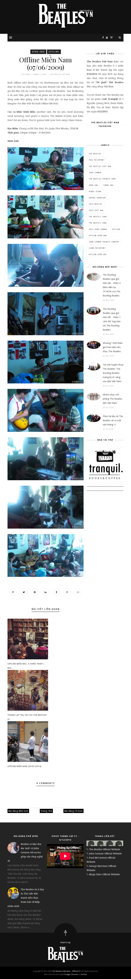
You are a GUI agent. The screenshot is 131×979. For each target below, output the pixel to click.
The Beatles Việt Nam (100, 166)
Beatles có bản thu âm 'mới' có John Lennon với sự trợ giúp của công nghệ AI (25, 852)
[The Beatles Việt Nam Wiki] (110, 37)
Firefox (84, 974)
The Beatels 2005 (98, 223)
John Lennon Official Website (105, 853)
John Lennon (95, 173)
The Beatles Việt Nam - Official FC (66, 971)
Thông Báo (108, 185)
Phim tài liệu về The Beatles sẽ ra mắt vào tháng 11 (113, 420)
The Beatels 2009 (98, 217)
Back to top (65, 942)
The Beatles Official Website (104, 849)
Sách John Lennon (98, 229)
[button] (10, 37)
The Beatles (95, 154)
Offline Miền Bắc (98, 254)
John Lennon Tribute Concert (104, 242)
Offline (54, 51)
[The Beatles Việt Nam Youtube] (106, 37)
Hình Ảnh (38, 51)
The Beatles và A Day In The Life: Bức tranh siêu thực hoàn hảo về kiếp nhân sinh (26, 898)
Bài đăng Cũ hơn (73, 810)
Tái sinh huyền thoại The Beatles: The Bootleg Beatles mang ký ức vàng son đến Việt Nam (113, 373)
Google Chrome (71, 974)
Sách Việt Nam (96, 210)
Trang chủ (46, 810)
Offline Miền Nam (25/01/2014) (24, 766)
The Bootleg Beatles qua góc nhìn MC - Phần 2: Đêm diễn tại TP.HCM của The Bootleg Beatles (112, 285)
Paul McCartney (96, 160)
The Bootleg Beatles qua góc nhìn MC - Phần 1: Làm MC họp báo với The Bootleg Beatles (112, 319)
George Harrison (97, 198)
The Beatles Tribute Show (102, 179)
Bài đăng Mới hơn (18, 810)
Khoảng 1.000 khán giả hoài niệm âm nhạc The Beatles (113, 347)
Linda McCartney (97, 248)
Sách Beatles (95, 204)
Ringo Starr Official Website (104, 874)
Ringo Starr (95, 191)
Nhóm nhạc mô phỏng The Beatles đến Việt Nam (112, 398)
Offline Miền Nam (98, 235)
